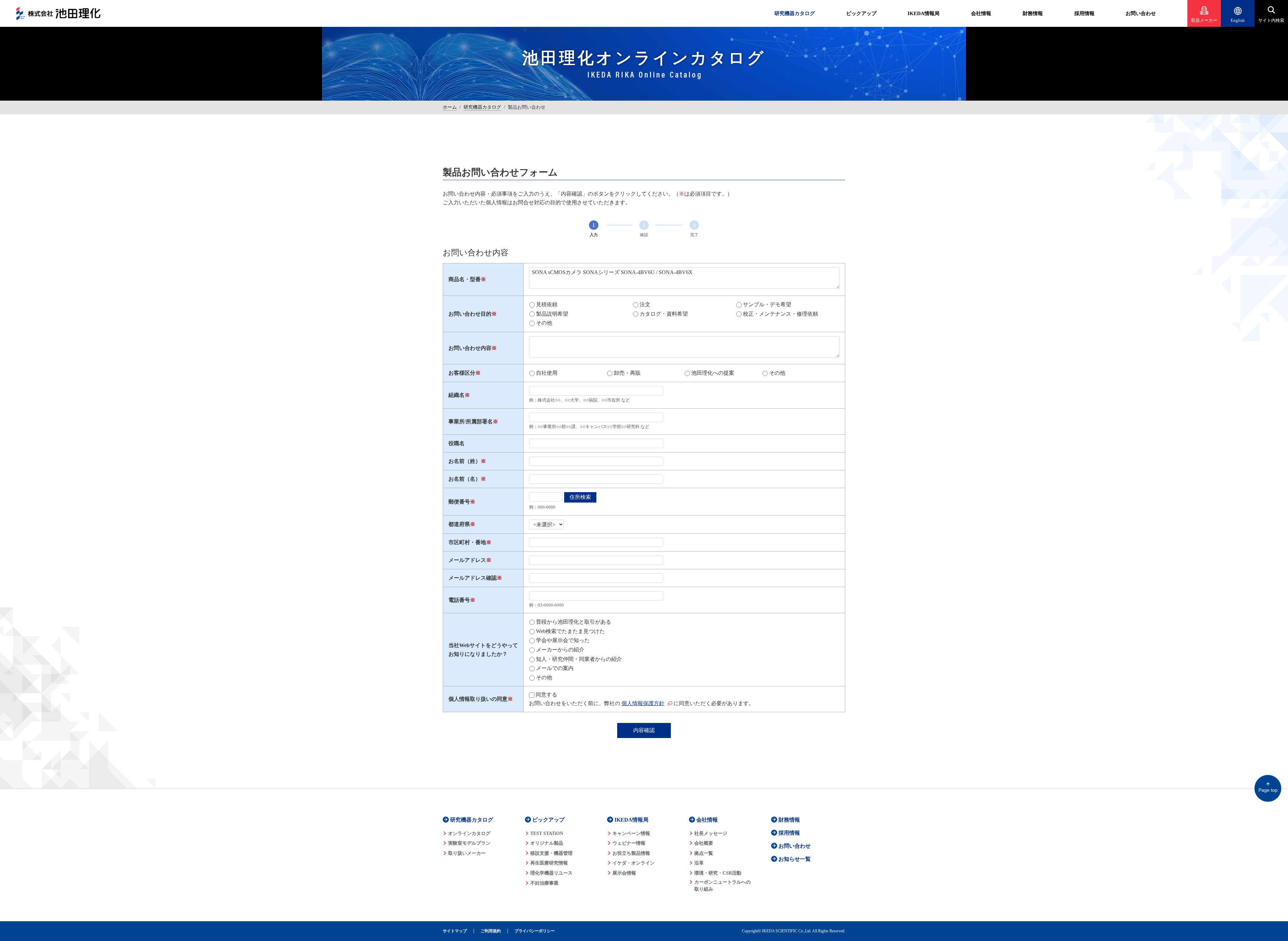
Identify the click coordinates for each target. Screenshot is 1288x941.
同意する (546, 694)
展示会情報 (624, 873)
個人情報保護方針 (643, 703)
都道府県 (459, 524)
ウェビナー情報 (628, 843)
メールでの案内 (555, 668)
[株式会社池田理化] (58, 13)
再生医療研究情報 (549, 863)
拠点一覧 (703, 853)
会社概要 (703, 843)
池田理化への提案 (712, 373)
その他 (544, 323)
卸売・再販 (627, 373)
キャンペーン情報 (631, 833)
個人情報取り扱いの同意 (477, 699)
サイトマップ (455, 931)
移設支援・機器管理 (551, 853)
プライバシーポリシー (535, 931)
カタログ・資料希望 (664, 314)
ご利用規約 (491, 931)
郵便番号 (459, 502)
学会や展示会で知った (563, 640)
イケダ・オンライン (633, 863)
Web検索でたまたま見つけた (570, 631)
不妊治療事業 (544, 883)
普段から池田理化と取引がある (573, 622)
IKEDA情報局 (924, 13)
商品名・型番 (464, 279)
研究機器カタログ (794, 13)
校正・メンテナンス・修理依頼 (780, 314)
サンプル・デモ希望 (767, 304)
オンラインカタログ (469, 833)
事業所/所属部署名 (470, 421)
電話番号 (459, 600)
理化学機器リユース (551, 873)
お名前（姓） (464, 461)
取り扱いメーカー (467, 853)
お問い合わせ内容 (469, 348)
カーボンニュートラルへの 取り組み (722, 886)
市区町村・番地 (467, 542)
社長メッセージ (710, 833)
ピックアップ (861, 13)
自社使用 (546, 373)
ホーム (450, 107)
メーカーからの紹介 (560, 649)
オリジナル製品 (546, 843)
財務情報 (1033, 13)
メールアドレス (467, 560)
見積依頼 (546, 304)
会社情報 (981, 13)
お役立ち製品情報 (631, 853)
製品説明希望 (552, 314)
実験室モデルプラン (469, 843)
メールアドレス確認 (472, 578)
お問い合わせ (1141, 13)
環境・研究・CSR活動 (717, 873)
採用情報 (1084, 13)
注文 (645, 304)
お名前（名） (464, 479)
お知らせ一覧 (795, 859)
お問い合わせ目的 (469, 314)
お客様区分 (461, 373)
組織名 (456, 395)
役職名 (456, 443)
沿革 (699, 863)
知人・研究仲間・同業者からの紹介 (579, 659)
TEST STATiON (546, 833)
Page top (1268, 790)
